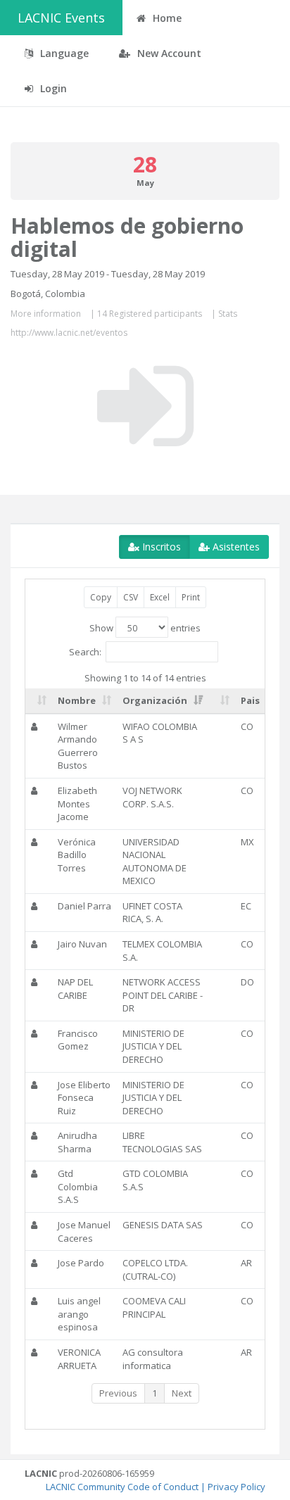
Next (181, 1393)
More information (46, 314)
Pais (250, 700)
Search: (85, 651)
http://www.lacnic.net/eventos (69, 333)
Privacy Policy (236, 1486)
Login (52, 88)
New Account (167, 53)
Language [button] (63, 53)
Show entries (145, 628)
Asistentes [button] (235, 546)
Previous (118, 1393)
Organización (154, 700)
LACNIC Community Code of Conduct (122, 1486)
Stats (227, 314)
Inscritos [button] (160, 546)
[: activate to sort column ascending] (38, 701)
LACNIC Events (61, 17)
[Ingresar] (145, 406)
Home (166, 18)
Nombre (77, 700)
